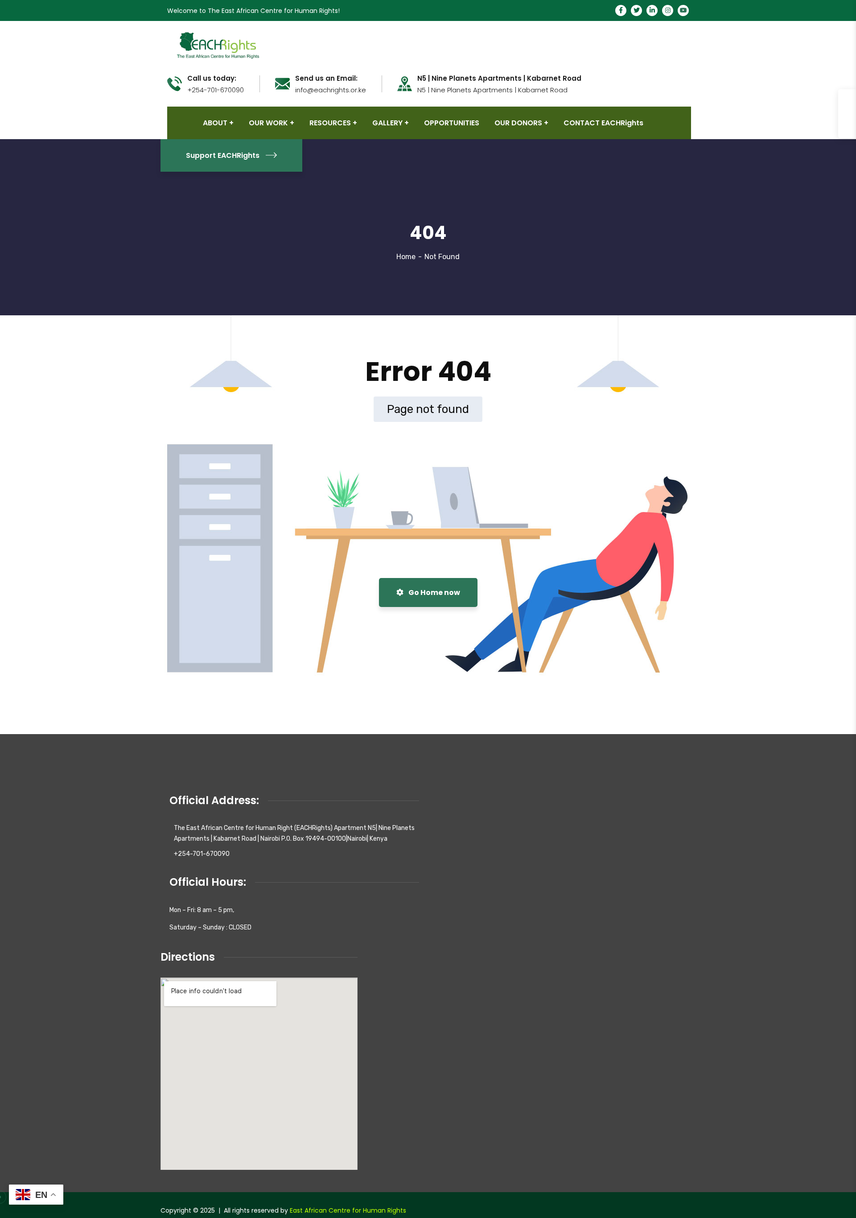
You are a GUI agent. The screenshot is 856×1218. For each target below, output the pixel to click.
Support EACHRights (222, 155)
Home (406, 256)
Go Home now (433, 592)
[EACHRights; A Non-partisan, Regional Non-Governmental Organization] (217, 45)
